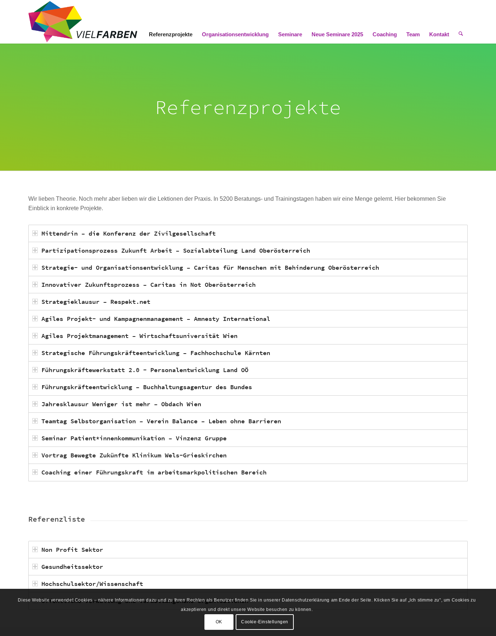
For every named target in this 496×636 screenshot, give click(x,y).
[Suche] (461, 22)
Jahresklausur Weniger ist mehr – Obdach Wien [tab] (121, 404)
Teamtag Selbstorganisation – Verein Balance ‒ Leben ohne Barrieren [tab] (161, 421)
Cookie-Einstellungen (264, 621)
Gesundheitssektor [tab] (72, 567)
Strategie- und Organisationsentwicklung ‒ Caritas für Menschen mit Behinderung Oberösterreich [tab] (210, 268)
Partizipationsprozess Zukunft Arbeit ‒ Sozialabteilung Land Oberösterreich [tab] (175, 250)
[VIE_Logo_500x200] (82, 22)
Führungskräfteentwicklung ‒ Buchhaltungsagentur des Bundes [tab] (146, 387)
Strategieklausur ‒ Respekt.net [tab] (95, 302)
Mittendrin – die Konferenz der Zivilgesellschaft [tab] (128, 233)
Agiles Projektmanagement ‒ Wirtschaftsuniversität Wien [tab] (139, 336)
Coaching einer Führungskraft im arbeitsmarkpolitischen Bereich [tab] (154, 472)
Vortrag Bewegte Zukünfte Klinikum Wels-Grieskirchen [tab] (134, 455)
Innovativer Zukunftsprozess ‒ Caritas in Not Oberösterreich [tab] (148, 285)
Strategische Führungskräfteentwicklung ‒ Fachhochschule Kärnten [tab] (155, 353)
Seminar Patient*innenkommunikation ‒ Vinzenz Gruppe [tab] (134, 438)
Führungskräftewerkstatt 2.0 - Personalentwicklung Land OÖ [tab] (144, 370)
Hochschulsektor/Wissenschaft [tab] (92, 584)
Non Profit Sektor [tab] (72, 550)
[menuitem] (170, 22)
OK (219, 621)
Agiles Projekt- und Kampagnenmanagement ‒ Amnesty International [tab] (155, 319)
